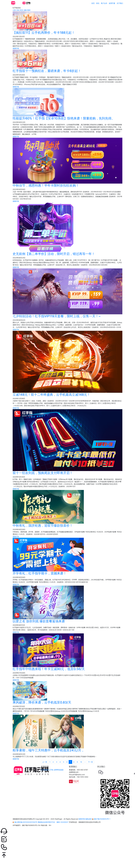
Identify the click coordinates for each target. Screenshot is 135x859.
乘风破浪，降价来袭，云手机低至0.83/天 (42, 702)
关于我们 (120, 3)
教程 (28, 10)
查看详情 (16, 48)
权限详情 (82, 819)
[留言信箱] (67, 839)
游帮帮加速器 (58, 770)
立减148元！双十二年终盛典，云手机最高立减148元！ (51, 394)
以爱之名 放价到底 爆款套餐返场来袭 (39, 621)
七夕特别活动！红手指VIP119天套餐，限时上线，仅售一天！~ (57, 316)
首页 (93, 3)
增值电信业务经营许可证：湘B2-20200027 (53, 822)
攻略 (25, 10)
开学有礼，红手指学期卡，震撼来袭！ (39, 573)
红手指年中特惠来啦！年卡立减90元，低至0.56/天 (49, 669)
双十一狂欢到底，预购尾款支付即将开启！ (43, 473)
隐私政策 (88, 819)
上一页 (44, 762)
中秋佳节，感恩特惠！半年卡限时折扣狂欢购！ (46, 185)
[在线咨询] (67, 831)
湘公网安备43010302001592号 (26, 822)
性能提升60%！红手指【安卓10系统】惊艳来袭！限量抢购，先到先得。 (64, 118)
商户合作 (104, 3)
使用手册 (112, 3)
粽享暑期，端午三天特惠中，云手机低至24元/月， (48, 750)
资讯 (97, 3)
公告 (14, 10)
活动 (17, 10)
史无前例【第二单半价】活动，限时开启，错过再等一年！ (54, 254)
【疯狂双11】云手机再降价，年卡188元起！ (44, 32)
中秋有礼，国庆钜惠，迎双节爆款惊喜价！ (43, 525)
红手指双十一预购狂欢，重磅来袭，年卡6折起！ (47, 71)
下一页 (90, 762)
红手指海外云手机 (47, 770)
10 (81, 762)
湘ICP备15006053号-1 (101, 819)
